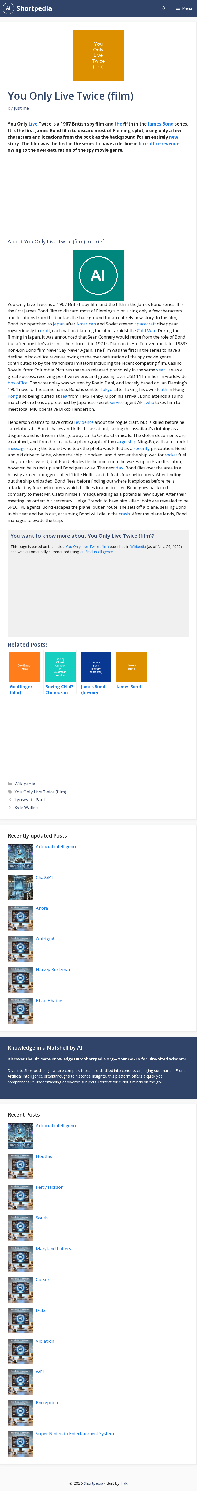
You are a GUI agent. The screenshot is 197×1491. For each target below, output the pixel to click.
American (86, 324)
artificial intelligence (96, 551)
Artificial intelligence (56, 846)
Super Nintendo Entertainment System (75, 1433)
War (151, 330)
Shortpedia (34, 8)
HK (124, 1483)
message (17, 448)
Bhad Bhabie (49, 1000)
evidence (85, 422)
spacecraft (145, 324)
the (118, 124)
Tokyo (106, 389)
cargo (121, 442)
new (173, 137)
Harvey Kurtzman (53, 970)
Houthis (44, 1156)
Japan (59, 324)
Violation (45, 1341)
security (142, 448)
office (154, 144)
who (150, 402)
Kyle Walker (26, 807)
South (42, 1218)
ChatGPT (45, 877)
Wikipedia (138, 546)
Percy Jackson (49, 1187)
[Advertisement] (98, 196)
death (161, 389)
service (117, 402)
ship (132, 442)
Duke (41, 1310)
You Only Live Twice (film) (87, 546)
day (119, 468)
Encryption (47, 1403)
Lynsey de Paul (30, 799)
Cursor (43, 1279)
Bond (168, 124)
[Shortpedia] (8, 8)
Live (32, 124)
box (143, 144)
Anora (42, 908)
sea (64, 396)
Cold (141, 330)
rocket (171, 455)
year (160, 370)
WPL (40, 1372)
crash (124, 514)
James (154, 124)
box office (17, 383)
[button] (164, 8)
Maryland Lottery (53, 1249)
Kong (13, 396)
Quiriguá (45, 939)
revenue (170, 144)
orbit (45, 330)
